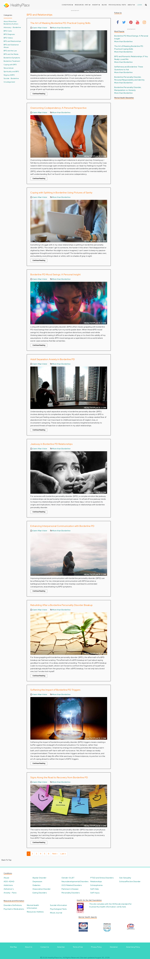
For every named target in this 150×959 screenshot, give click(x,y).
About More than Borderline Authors (11, 22)
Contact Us (44, 947)
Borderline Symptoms (12, 58)
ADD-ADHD (9, 881)
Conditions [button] (66, 5)
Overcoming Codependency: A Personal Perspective (58, 107)
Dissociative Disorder (42, 889)
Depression (37, 881)
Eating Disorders (40, 892)
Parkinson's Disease (70, 889)
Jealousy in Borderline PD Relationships (51, 444)
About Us (28, 947)
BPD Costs (8, 31)
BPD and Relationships (12, 41)
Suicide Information (58, 905)
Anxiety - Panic (10, 892)
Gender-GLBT (68, 878)
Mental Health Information (33, 906)
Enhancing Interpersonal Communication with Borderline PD (62, 526)
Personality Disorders (71, 892)
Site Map (13, 947)
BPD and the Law (10, 50)
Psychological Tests (117, 5)
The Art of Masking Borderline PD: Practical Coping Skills (60, 23)
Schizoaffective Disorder (130, 881)
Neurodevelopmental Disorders (75, 881)
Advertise (61, 947)
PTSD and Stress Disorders (102, 878)
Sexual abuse (9, 68)
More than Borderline (61, 27)
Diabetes (36, 885)
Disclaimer (114, 947)
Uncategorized (9, 82)
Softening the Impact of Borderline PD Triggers (55, 689)
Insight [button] (95, 5)
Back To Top (6, 860)
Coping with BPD (10, 64)
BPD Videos (8, 38)
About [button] (130, 5)
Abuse (6, 878)
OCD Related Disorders (72, 885)
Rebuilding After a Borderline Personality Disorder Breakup (61, 605)
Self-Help (94, 889)
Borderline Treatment (12, 61)
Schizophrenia (96, 885)
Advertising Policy (133, 947)
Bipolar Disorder (39, 878)
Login (139, 5)
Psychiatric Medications (14, 909)
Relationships (96, 881)
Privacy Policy (96, 947)
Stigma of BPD (9, 75)
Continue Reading (39, 94)
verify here (121, 907)
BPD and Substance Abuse (11, 46)
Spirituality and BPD (11, 71)
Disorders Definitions (13, 905)
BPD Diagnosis (9, 34)
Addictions (8, 885)
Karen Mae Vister (39, 27)
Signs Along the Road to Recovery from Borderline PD (59, 777)
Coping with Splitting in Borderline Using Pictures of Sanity (61, 192)
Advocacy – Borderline (12, 27)
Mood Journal (56, 913)
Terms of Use (78, 947)
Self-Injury (94, 892)
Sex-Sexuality (125, 878)
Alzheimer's (9, 889)
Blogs (104, 5)
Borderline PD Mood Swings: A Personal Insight (55, 274)
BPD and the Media (11, 54)
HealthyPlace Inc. (55, 957)
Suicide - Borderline (11, 78)
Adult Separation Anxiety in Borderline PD (52, 359)
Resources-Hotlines (35, 912)
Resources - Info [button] (82, 5)
